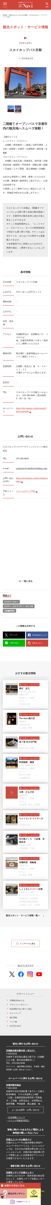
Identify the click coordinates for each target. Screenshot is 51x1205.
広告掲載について (16, 1117)
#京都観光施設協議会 (28, 902)
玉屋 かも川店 (26, 792)
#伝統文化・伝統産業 (28, 898)
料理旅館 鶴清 (26, 762)
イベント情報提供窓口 (18, 1120)
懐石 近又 (24, 688)
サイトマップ (15, 1013)
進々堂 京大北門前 (28, 742)
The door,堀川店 (27, 718)
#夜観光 (22, 721)
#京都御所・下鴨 (26, 848)
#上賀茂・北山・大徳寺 (29, 804)
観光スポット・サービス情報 (18, 15)
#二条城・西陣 (25, 728)
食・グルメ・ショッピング (29, 684)
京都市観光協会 (13, 1085)
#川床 (21, 765)
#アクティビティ (11, 602)
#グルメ (22, 701)
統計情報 (13, 1017)
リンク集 (13, 1022)
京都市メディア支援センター (20, 1172)
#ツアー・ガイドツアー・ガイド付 (18, 606)
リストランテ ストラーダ (31, 818)
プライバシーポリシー (19, 1005)
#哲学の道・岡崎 (26, 748)
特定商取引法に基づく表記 (21, 1009)
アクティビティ (34, 15)
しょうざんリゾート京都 (30, 889)
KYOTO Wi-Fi (15, 1026)
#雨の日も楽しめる (27, 692)
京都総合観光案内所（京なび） (21, 1050)
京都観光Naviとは (17, 1000)
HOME (5, 15)
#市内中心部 (24, 704)
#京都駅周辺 (9, 611)
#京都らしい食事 (26, 698)
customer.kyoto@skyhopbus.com (31, 468)
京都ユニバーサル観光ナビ (19, 1139)
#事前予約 (23, 695)
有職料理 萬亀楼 (27, 862)
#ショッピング (25, 895)
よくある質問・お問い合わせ (25, 1110)
